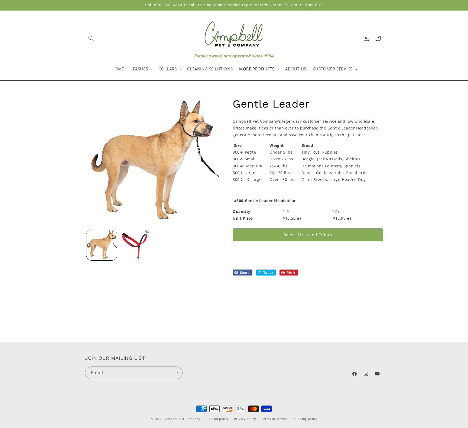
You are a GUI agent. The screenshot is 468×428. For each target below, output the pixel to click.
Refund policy (218, 418)
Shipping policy (305, 418)
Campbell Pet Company (182, 419)
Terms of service (274, 418)
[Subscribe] (176, 373)
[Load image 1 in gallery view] (101, 244)
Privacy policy (245, 418)
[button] (91, 38)
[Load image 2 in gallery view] (135, 244)
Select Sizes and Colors (308, 234)
